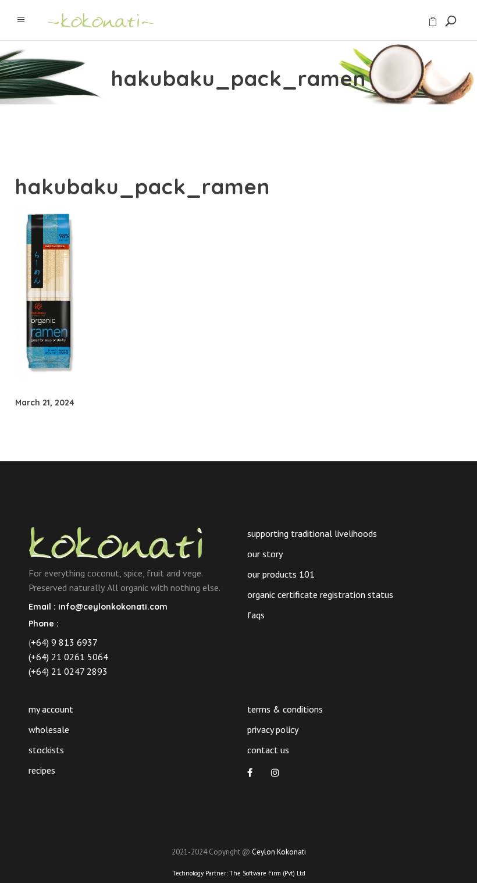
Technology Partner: (238, 873)
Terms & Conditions (285, 709)
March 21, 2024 (44, 402)
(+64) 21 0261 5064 (68, 657)
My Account (51, 709)
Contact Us (268, 750)
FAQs (256, 615)
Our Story (265, 554)
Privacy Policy (272, 729)
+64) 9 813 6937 (64, 642)
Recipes (42, 770)
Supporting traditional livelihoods (312, 533)
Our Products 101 (281, 574)
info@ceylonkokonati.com (113, 606)
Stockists (46, 750)
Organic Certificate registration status (320, 594)
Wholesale (49, 729)
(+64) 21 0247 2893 (68, 671)
